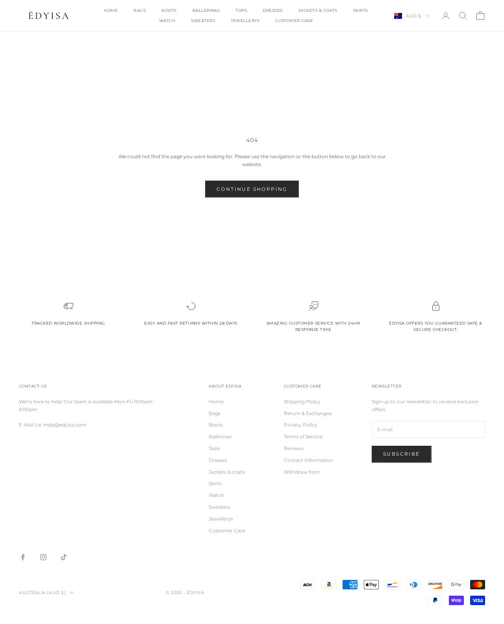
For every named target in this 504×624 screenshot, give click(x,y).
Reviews (294, 448)
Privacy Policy (300, 425)
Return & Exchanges (308, 413)
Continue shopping (252, 189)
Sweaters (203, 20)
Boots (168, 10)
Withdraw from (302, 472)
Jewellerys (245, 20)
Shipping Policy (302, 401)
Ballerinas (206, 10)
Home (111, 10)
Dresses (272, 10)
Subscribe (401, 454)
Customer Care (294, 20)
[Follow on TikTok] (64, 557)
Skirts (360, 10)
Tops (241, 10)
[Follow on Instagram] (43, 557)
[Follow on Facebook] (23, 557)
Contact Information (308, 460)
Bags (139, 10)
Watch (167, 20)
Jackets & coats (317, 10)
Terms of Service (303, 436)
